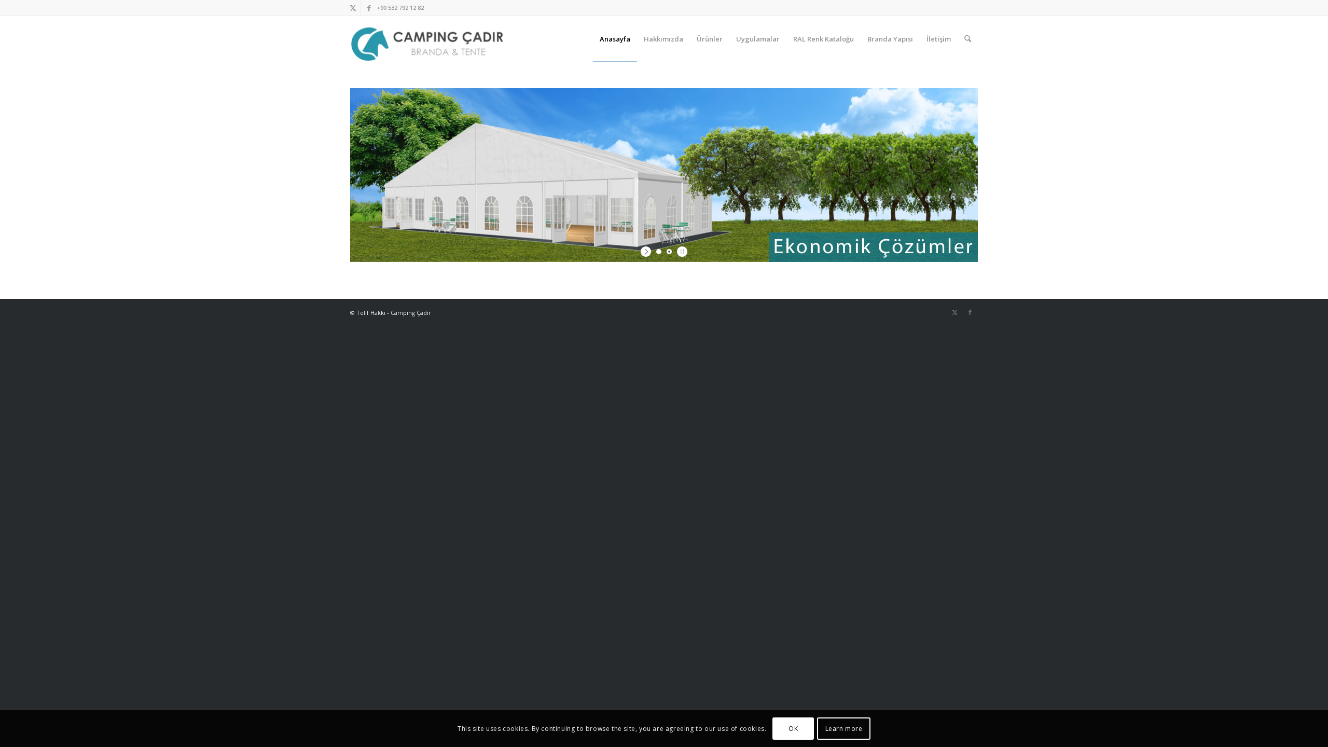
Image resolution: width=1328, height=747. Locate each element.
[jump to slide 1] (659, 251)
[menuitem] (615, 39)
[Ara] (968, 39)
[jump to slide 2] (669, 251)
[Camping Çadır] (427, 39)
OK (793, 728)
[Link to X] (353, 8)
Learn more (844, 728)
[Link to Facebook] (369, 8)
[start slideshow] (647, 251)
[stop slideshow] (680, 251)
